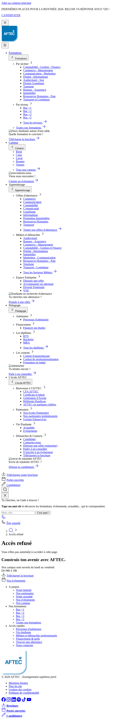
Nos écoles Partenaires (36, 412)
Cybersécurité (31, 208)
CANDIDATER (10, 15)
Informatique (30, 215)
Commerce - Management (38, 70)
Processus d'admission (36, 319)
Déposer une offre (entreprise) (40, 445)
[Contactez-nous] (3, 518)
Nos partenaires (25, 593)
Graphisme (29, 211)
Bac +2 (27, 111)
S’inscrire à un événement (38, 452)
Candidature (13, 485)
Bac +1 (27, 107)
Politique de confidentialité (24, 692)
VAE (26, 290)
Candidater (29, 439)
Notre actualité (24, 596)
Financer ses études (34, 327)
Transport (28, 224)
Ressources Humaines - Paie (39, 96)
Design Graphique (33, 83)
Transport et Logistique (36, 99)
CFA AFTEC (31, 391)
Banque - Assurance (34, 89)
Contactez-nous (32, 442)
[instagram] (9, 700)
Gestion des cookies (20, 689)
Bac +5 (27, 117)
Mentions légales (18, 683)
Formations (15, 52)
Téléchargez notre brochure (22, 474)
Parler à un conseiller (35, 448)
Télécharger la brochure (36, 455)
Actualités (29, 427)
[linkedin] (14, 700)
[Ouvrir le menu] (5, 45)
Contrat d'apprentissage (36, 356)
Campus (13, 142)
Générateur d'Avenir (34, 398)
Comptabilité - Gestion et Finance (42, 247)
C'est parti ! (43, 512)
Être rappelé (13, 523)
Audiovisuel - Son (33, 80)
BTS (26, 336)
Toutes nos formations (28, 622)
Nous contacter (24, 645)
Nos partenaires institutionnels (40, 416)
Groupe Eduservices (34, 419)
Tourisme (28, 86)
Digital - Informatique (35, 76)
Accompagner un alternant (38, 284)
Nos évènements (16, 580)
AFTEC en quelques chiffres (39, 404)
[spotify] (19, 700)
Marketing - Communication (39, 257)
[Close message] (5, 23)
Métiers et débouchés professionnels (36, 635)
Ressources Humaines (35, 221)
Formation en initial (34, 362)
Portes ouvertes (15, 479)
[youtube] (29, 700)
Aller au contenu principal (16, 3)
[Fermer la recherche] (5, 496)
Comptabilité (30, 205)
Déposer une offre (33, 280)
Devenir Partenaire (34, 287)
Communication (32, 202)
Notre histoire (23, 590)
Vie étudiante (23, 632)
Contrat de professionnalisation (40, 359)
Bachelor (28, 339)
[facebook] (4, 700)
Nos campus (23, 603)
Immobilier (29, 93)
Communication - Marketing (39, 73)
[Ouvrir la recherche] (5, 490)
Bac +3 (27, 114)
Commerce (29, 198)
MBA (26, 342)
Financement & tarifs (28, 638)
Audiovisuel (30, 238)
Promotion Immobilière (36, 218)
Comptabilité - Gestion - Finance (41, 67)
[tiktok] (24, 700)
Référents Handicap (34, 401)
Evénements (30, 430)
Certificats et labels (34, 394)
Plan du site (15, 686)
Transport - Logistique (36, 267)
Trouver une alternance (29, 642)
